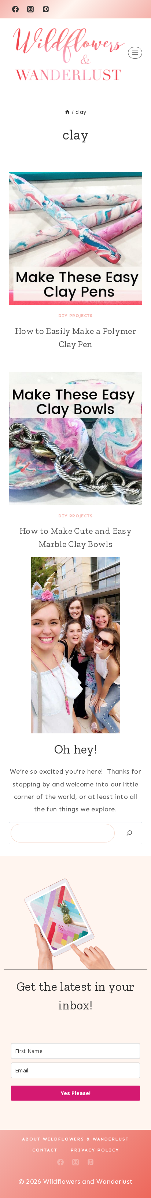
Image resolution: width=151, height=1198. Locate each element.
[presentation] (75, 238)
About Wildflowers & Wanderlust (75, 1139)
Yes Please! (76, 1093)
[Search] (129, 833)
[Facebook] (15, 9)
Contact (45, 1150)
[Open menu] (135, 53)
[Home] (67, 112)
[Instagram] (30, 9)
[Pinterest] (45, 9)
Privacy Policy (95, 1150)
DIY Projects (75, 315)
